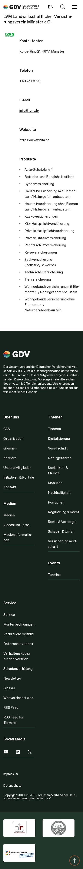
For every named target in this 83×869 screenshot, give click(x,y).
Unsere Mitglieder (17, 467)
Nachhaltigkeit (59, 492)
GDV (6, 428)
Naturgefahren (60, 458)
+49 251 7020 (30, 81)
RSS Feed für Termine (13, 720)
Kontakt (9, 487)
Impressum (10, 774)
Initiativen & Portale (18, 477)
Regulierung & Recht (63, 512)
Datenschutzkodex (18, 643)
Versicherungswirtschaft (62, 544)
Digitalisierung (59, 438)
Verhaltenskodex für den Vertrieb (16, 656)
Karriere (10, 458)
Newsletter (12, 678)
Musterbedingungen (18, 624)
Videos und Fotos (16, 525)
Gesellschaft (58, 448)
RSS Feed (10, 707)
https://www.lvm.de (34, 140)
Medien (9, 515)
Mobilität (55, 483)
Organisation (13, 438)
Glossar (9, 688)
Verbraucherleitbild (18, 634)
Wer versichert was (18, 697)
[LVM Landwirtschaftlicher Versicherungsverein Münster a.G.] (21, 7)
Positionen (56, 502)
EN (51, 7)
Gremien (10, 448)
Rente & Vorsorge (62, 521)
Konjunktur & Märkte (58, 470)
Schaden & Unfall (61, 531)
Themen (54, 428)
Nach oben (74, 860)
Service (9, 614)
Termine (54, 574)
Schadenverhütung (18, 668)
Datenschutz (12, 785)
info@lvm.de (29, 110)
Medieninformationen (17, 537)
